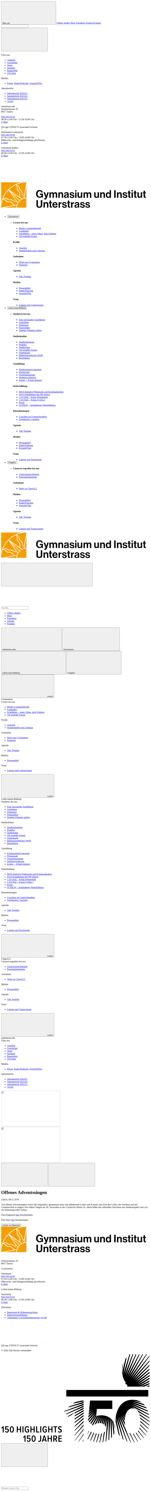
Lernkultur (24, 231)
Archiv (10, 101)
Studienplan (24, 347)
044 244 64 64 (8, 135)
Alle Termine (25, 276)
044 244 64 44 (8, 116)
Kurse (21, 402)
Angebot (11, 60)
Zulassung (23, 325)
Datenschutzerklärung (17, 1315)
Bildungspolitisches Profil (31, 355)
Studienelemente (26, 342)
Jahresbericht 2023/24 (17, 96)
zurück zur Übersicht (11, 1225)
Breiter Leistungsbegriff (30, 228)
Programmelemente (28, 477)
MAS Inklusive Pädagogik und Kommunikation (41, 392)
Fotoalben (80, 23)
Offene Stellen (63, 23)
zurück (50, 696)
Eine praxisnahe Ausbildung (32, 319)
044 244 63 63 (8, 150)
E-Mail (4, 122)
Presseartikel (25, 288)
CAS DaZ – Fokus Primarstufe (33, 397)
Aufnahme (24, 322)
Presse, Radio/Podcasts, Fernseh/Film (24, 83)
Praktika (23, 344)
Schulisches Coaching (29, 419)
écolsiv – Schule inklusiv (30, 380)
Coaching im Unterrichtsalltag (33, 416)
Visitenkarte (24, 352)
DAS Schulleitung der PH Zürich (34, 394)
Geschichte (12, 62)
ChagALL (12, 462)
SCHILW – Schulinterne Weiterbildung (37, 405)
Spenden (11, 68)
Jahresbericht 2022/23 (17, 98)
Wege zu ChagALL (28, 488)
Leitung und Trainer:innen (31, 529)
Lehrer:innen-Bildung (17, 308)
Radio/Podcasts (26, 290)
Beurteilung (24, 358)
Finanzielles (24, 327)
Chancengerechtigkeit (29, 474)
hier (17, 1215)
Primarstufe (24, 372)
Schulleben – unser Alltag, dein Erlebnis (37, 233)
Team (9, 65)
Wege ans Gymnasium (29, 262)
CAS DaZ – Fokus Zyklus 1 (32, 400)
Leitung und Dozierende (30, 459)
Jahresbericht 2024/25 (17, 93)
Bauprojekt (12, 70)
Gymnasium (13, 217)
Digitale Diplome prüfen (30, 330)
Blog (73, 23)
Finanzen (23, 265)
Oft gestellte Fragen (28, 236)
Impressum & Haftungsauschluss (22, 1312)
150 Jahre (11, 73)
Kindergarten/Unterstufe (30, 369)
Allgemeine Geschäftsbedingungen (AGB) (27, 1317)
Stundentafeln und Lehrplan (32, 250)
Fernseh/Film (25, 293)
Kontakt (97, 23)
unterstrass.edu (9, 649)
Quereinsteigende (27, 375)
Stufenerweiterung (27, 377)
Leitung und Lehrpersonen (31, 305)
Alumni (89, 23)
